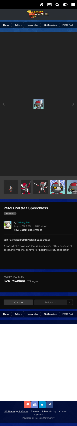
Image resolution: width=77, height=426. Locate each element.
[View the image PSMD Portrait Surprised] (57, 187)
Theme (34, 411)
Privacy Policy (49, 411)
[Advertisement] (38, 362)
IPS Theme (9, 411)
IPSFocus (23, 411)
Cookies (38, 414)
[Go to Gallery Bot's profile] (7, 225)
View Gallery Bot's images (27, 229)
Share (19, 302)
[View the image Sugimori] (40, 187)
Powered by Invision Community (38, 417)
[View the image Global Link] (26, 187)
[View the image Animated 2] (11, 187)
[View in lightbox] (38, 104)
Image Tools (62, 169)
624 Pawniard (14, 281)
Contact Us (65, 411)
